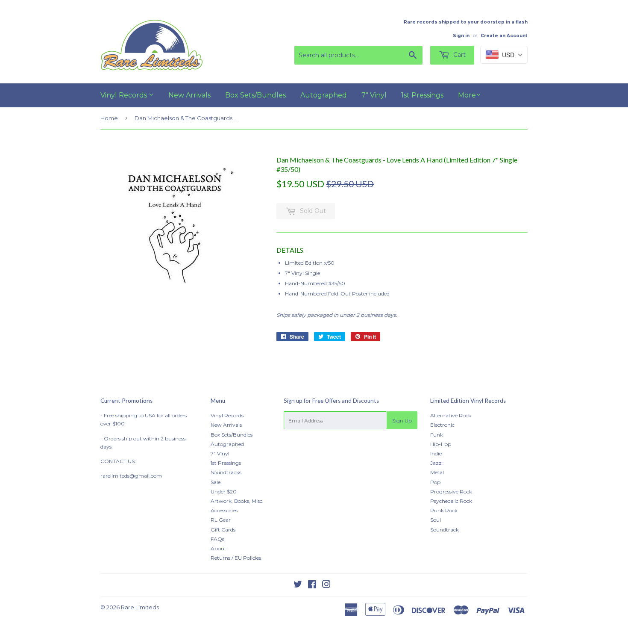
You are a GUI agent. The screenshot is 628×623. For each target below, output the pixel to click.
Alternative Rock (450, 415)
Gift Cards (223, 529)
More (467, 95)
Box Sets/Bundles (255, 95)
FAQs (217, 539)
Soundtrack (444, 529)
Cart (459, 55)
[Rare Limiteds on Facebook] (312, 585)
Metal (437, 472)
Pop (435, 482)
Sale (215, 482)
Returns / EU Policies (236, 558)
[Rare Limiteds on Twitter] (297, 585)
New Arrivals (189, 95)
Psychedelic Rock (451, 501)
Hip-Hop (440, 444)
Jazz (436, 463)
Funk (436, 434)
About (218, 548)
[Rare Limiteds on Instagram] (326, 585)
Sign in (461, 35)
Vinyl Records (124, 95)
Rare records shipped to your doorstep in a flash (466, 22)
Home (109, 118)
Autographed (323, 95)
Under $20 (224, 491)
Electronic (442, 425)
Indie (436, 453)
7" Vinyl (374, 95)
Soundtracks (226, 472)
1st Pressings (422, 95)
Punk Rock (444, 510)
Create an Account (504, 35)
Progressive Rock (451, 491)
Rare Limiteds (140, 607)
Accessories (224, 510)
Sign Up (402, 420)
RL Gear (221, 520)
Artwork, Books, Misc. (237, 501)
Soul (435, 520)
